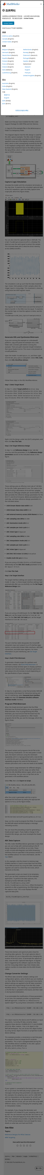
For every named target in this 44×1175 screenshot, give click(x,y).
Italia (4, 70)
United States (6, 42)
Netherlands (27, 50)
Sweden (26, 61)
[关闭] (41, 4)
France (4, 64)
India (4, 86)
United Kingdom (28, 75)
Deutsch (27, 67)
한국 (3, 104)
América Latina (7, 36)
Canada (4, 39)
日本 (3, 101)
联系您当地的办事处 (22, 110)
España (4, 58)
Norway (25, 52)
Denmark (5, 52)
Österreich (26, 55)
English (27, 70)
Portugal (26, 58)
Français (28, 73)
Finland (4, 61)
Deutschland (6, 55)
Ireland (4, 67)
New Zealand (6, 89)
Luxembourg (6, 73)
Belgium (5, 50)
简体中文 (7, 95)
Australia (5, 83)
